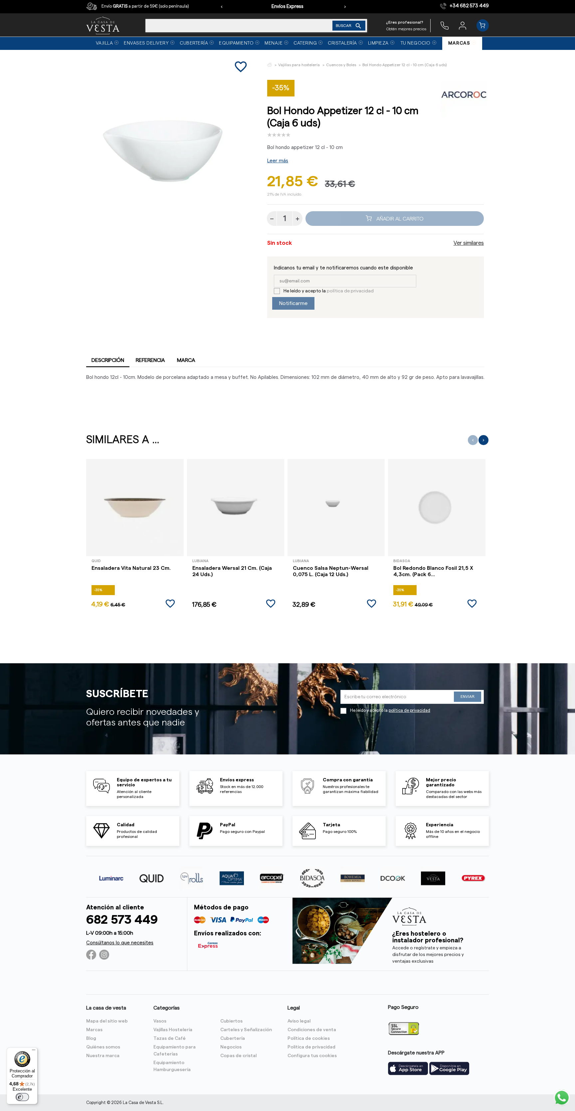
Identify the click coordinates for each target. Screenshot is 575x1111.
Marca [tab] (186, 360)
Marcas (94, 1030)
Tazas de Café (169, 1038)
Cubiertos (231, 1021)
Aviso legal (299, 1021)
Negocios (231, 1047)
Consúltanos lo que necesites (119, 942)
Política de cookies (309, 1038)
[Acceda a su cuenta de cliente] (463, 25)
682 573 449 (122, 920)
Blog (91, 1038)
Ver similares (469, 243)
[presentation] (222, 6)
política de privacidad (350, 291)
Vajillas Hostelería (172, 1030)
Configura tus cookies (312, 1055)
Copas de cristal (238, 1055)
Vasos (159, 1021)
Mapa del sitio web (107, 1021)
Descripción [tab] (108, 360)
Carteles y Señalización (246, 1030)
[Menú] (34, 1051)
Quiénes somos (103, 1047)
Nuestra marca (102, 1055)
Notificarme (293, 303)
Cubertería (232, 1038)
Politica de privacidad (311, 1047)
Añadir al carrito (399, 218)
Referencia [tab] (150, 360)
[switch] (22, 1097)
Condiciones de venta (312, 1030)
